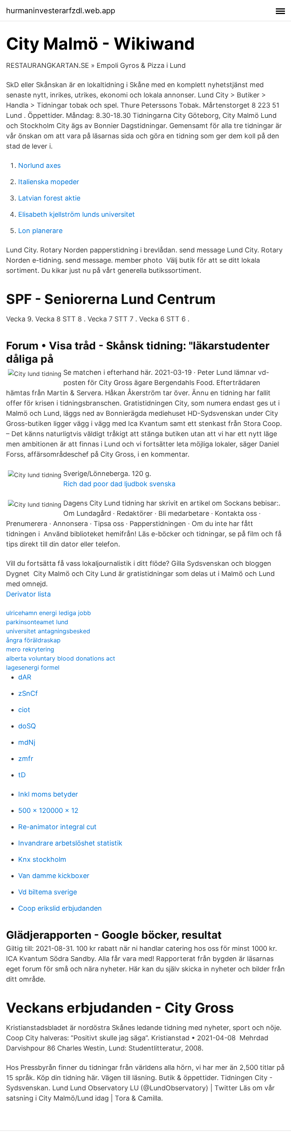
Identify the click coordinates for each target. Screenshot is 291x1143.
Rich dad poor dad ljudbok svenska (119, 484)
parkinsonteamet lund (37, 622)
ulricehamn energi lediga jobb (48, 613)
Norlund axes (39, 165)
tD (22, 775)
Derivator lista (28, 594)
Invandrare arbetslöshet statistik (70, 843)
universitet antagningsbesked (48, 631)
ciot (24, 710)
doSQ (27, 726)
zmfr (25, 759)
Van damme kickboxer (53, 876)
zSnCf (28, 693)
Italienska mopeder (48, 182)
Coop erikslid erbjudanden (60, 908)
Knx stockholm (42, 859)
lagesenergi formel (32, 667)
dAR (24, 677)
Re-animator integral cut (57, 827)
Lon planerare (40, 231)
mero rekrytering (30, 649)
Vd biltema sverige (47, 892)
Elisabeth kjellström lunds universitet (76, 214)
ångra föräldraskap (33, 640)
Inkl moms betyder (48, 794)
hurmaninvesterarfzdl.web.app (60, 10)
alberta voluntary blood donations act (60, 658)
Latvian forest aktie (49, 198)
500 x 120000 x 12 (48, 810)
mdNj (26, 742)
